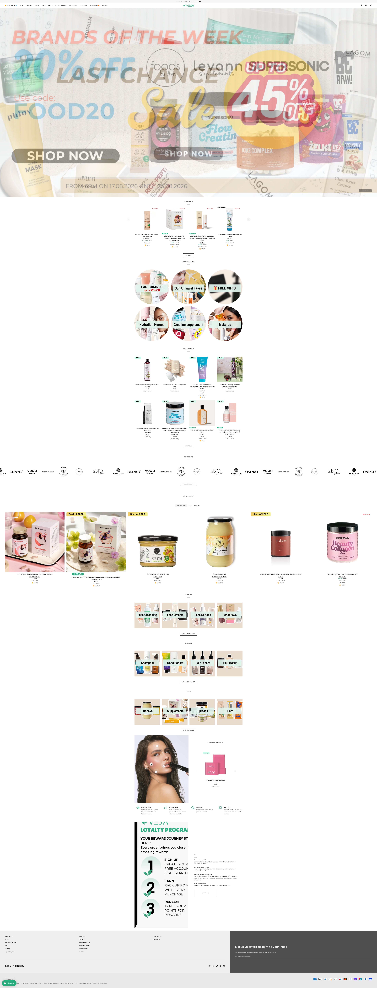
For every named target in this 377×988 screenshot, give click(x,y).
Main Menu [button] (8, 936)
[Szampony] (147, 663)
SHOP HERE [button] (82, 936)
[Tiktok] (217, 966)
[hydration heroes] (152, 323)
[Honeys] (147, 712)
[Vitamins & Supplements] (175, 712)
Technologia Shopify (99, 983)
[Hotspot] (151, 764)
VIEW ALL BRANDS (188, 484)
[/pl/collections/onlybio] (53, 472)
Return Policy (47, 983)
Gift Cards (82, 939)
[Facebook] (209, 966)
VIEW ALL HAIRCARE (188, 682)
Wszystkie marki (83, 948)
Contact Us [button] (157, 936)
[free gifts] (225, 286)
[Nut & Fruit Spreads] (202, 712)
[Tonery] (202, 663)
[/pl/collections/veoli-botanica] (69, 472)
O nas (6, 939)
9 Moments (147, 432)
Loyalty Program (9, 952)
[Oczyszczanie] (147, 615)
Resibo (202, 242)
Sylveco (229, 238)
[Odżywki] (175, 663)
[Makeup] (225, 323)
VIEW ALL (188, 255)
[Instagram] (224, 966)
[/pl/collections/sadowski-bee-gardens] (101, 472)
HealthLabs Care (174, 240)
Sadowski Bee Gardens (229, 386)
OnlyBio (202, 391)
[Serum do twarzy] (202, 615)
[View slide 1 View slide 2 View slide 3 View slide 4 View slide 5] (188, 102)
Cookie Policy (24, 983)
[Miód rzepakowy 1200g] (219, 542)
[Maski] (229, 663)
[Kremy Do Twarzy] (175, 615)
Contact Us (156, 939)
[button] (11, 5)
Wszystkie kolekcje (84, 942)
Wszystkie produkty (84, 945)
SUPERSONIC (174, 434)
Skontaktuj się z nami (11, 942)
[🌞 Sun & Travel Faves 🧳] (188, 286)
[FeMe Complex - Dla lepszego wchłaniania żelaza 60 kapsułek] (35, 542)
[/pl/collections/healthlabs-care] (85, 472)
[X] (213, 966)
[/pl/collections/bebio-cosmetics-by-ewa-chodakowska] (18, 472)
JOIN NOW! (205, 893)
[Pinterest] (220, 966)
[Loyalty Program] (161, 875)
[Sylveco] (188, 102)
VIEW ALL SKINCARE (188, 633)
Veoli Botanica (230, 434)
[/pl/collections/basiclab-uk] (38, 472)
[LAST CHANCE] (152, 286)
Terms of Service (71, 983)
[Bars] (229, 712)
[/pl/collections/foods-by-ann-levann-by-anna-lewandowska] (116, 472)
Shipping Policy (58, 983)
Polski (9, 979)
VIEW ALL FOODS (188, 730)
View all (188, 446)
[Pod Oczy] (229, 615)
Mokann (280, 576)
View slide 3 (365, 190)
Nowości (81, 952)
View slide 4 (367, 190)
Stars (175, 386)
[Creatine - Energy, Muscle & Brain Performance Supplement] (188, 323)
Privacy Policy (35, 983)
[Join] (370, 956)
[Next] (248, 219)
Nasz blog (7, 948)
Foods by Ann (147, 238)
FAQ (6, 945)
